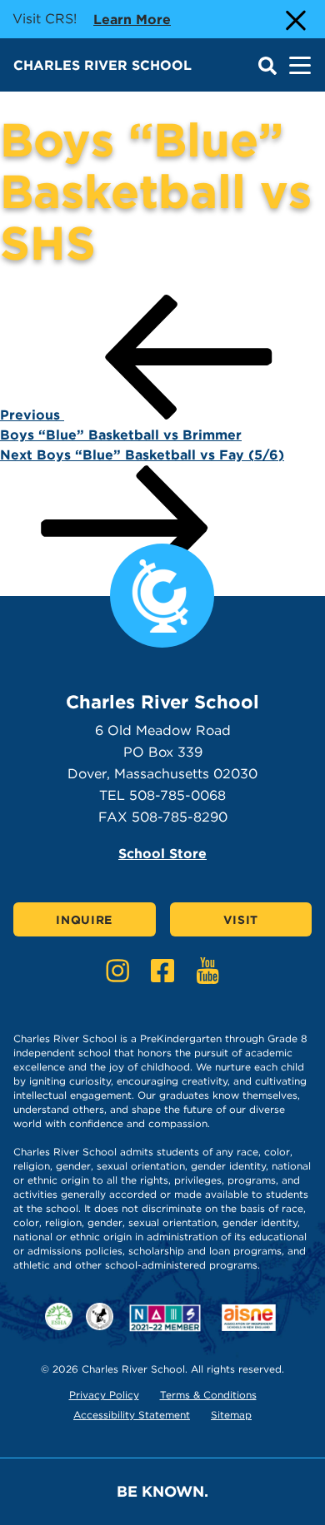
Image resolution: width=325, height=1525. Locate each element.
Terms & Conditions (208, 1394)
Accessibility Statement (131, 1414)
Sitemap (231, 1414)
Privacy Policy (104, 1394)
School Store (162, 854)
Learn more (132, 19)
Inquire (84, 919)
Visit (241, 919)
